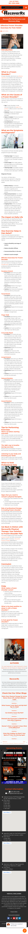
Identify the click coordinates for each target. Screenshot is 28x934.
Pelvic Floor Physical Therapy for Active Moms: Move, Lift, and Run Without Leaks (14, 698)
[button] (26, 7)
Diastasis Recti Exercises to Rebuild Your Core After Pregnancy (14, 719)
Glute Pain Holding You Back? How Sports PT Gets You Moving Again (14, 734)
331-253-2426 (14, 3)
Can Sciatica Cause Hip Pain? (14, 713)
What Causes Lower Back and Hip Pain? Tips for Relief (14, 706)
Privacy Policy (14, 911)
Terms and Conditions (14, 915)
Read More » (14, 703)
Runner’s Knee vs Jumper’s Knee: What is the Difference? (14, 726)
